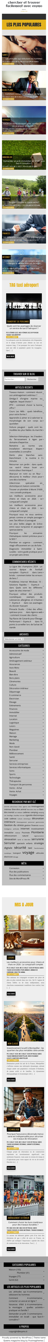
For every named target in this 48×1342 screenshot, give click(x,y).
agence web (27, 806)
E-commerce (15, 695)
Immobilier (7, 157)
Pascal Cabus (39, 968)
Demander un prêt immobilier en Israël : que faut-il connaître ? (24, 162)
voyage (28, 852)
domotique (27, 819)
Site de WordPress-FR (19, 878)
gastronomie (40, 822)
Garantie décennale (33, 1144)
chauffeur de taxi (19, 815)
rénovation (10, 839)
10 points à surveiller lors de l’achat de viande (25, 624)
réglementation (39, 836)
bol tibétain (18, 812)
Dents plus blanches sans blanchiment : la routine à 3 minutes (25, 458)
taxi (30, 847)
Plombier (13, 750)
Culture (12, 685)
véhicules (40, 853)
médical (17, 833)
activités (6, 806)
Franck (36, 62)
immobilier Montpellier (19, 1056)
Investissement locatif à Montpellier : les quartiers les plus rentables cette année (25, 1049)
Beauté (12, 671)
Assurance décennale (19, 1144)
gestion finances (31, 825)
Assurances (14, 664)
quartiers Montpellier (20, 1058)
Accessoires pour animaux (21, 970)
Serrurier (13, 760)
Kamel (36, 97)
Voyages (6, 119)
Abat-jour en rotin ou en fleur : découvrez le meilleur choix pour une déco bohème (25, 476)
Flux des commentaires (20, 875)
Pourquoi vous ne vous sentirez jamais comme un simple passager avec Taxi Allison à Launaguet (25, 517)
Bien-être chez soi (33, 809)
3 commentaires (8, 169)
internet (25, 828)
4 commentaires (8, 64)
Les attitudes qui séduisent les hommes (24, 58)
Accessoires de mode (19, 650)
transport (17, 853)
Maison (12, 733)
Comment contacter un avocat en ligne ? (24, 94)
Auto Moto (14, 667)
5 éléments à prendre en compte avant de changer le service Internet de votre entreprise (24, 263)
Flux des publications (19, 871)
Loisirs (12, 726)
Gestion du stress (14, 825)
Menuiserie (10, 1146)
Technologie (14, 777)
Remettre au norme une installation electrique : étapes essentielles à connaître (25, 448)
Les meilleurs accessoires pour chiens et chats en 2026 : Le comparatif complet (25, 499)
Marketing (14, 740)
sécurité (20, 847)
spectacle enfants (24, 843)
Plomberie (37, 832)
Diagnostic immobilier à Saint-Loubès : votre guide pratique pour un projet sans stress (25, 552)
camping (34, 812)
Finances (6, 233)
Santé (5, 54)
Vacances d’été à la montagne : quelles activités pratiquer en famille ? (24, 124)
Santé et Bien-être (23, 839)
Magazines (14, 729)
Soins (11, 770)
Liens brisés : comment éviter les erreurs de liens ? (25, 575)
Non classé (14, 746)
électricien (8, 856)
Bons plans (7, 90)
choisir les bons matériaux (21, 1230)
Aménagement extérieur (20, 660)
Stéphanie (36, 205)
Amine (37, 269)
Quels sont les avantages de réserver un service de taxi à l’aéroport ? (24, 327)
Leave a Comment (12, 337)
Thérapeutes (15, 781)
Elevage (12, 702)
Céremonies (15, 681)
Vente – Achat (15, 788)
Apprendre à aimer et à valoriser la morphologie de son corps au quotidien (25, 420)
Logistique (14, 722)
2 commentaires (8, 207)
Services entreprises (18, 764)
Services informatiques (20, 767)
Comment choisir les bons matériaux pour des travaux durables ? (25, 1223)
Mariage (13, 736)
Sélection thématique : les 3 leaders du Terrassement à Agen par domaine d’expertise (25, 439)
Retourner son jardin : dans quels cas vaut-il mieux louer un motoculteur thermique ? (25, 467)
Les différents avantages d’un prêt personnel (24, 237)
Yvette (35, 129)
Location (13, 719)
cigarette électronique (34, 815)
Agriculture (14, 657)
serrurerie (38, 839)
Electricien (14, 698)
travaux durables (37, 1230)
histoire (41, 825)
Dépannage (14, 691)
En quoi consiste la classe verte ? (24, 202)
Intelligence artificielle (11, 829)
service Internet (13, 271)
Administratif (15, 654)
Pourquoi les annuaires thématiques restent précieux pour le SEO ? (25, 536)
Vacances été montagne (15, 131)
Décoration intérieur (18, 688)
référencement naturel (16, 835)
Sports (12, 774)
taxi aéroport (16, 335)
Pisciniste (26, 832)
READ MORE (10, 356)
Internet (6, 257)
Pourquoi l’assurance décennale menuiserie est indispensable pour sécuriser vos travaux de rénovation (25, 1136)
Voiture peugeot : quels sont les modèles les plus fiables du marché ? (25, 430)
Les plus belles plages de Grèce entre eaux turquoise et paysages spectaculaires (25, 526)
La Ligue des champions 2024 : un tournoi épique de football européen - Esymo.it (25, 569)
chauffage (10, 815)
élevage (15, 857)
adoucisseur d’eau (16, 806)
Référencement (16, 753)
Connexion (14, 868)
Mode (12, 743)
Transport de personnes (18, 321)
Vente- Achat (15, 791)
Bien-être (13, 674)
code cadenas (10, 818)
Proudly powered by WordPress (17, 1337)
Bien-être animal (19, 809)
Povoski (35, 333)
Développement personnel (25, 822)
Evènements (15, 705)
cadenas (26, 812)
